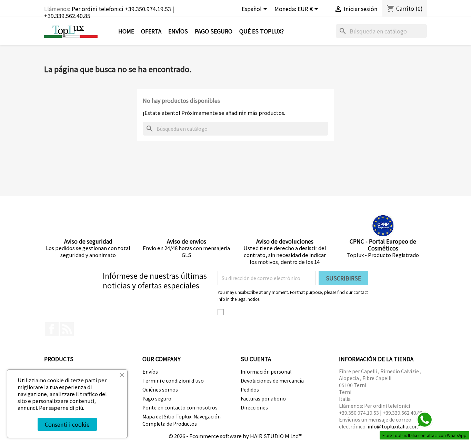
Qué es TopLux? (261, 31)
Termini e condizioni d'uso (173, 380)
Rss (67, 329)
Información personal (266, 371)
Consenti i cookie (67, 424)
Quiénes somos (160, 389)
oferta (151, 31)
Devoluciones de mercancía (272, 380)
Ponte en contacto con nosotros (180, 407)
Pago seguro (213, 31)
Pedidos (250, 389)
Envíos (178, 31)
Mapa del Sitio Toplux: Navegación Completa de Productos (181, 420)
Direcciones (254, 407)
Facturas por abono (263, 398)
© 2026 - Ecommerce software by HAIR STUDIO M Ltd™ (235, 435)
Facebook (52, 329)
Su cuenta (256, 359)
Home (126, 31)
